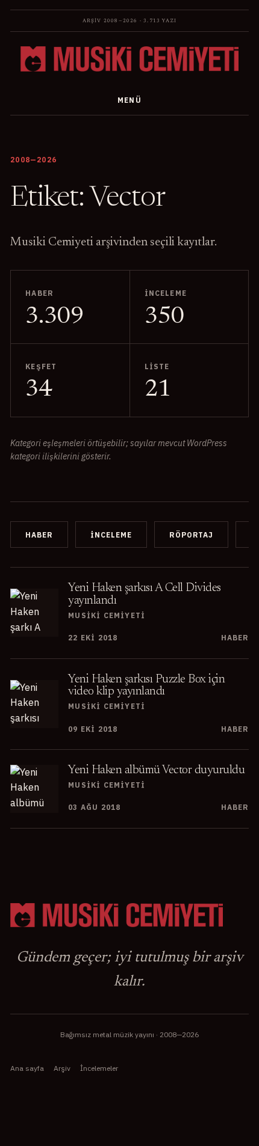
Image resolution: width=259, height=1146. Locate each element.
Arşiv (62, 1068)
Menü (129, 100)
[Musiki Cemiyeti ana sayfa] (129, 59)
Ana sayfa (27, 1068)
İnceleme (111, 534)
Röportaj (191, 534)
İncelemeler (99, 1068)
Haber (39, 534)
